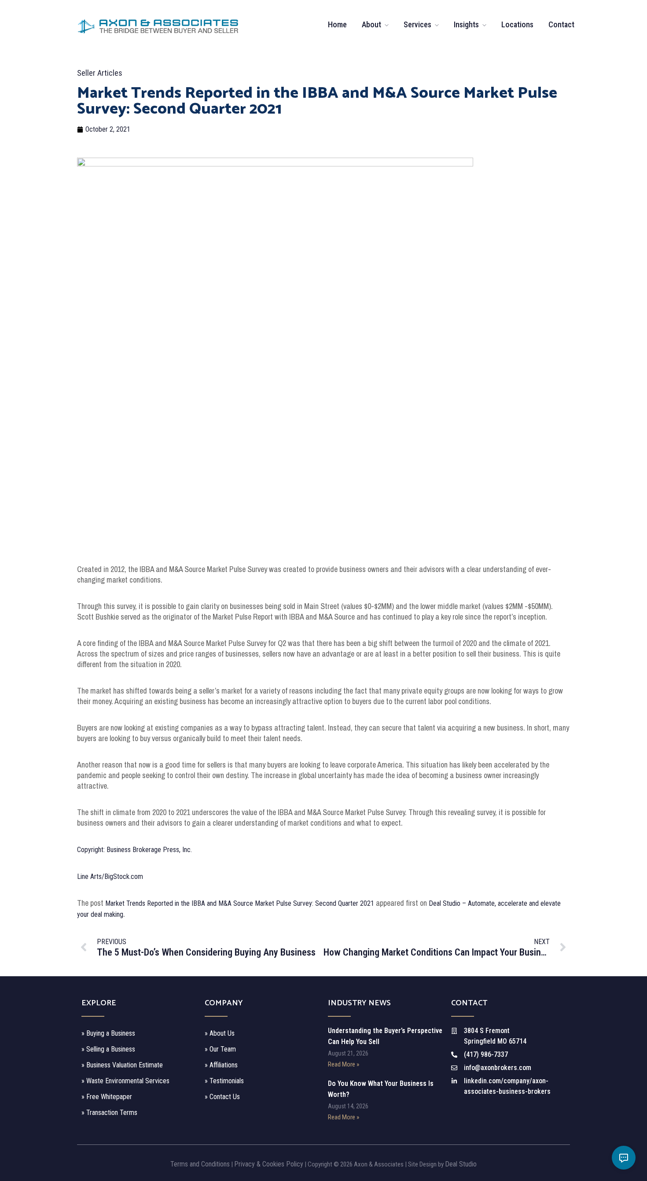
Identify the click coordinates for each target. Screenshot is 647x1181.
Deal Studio (461, 1164)
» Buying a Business (108, 1033)
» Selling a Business (108, 1049)
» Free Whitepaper (106, 1096)
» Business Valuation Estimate (122, 1065)
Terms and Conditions (200, 1164)
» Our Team (220, 1049)
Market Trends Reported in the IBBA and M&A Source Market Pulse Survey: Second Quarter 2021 (239, 903)
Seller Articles (99, 73)
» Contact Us (222, 1096)
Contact (561, 24)
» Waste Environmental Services (125, 1081)
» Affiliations (221, 1065)
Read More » (343, 1064)
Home (337, 24)
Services (417, 24)
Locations (517, 24)
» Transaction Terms (109, 1112)
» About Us (220, 1033)
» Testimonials (224, 1081)
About (371, 24)
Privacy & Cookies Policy (268, 1164)
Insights (466, 24)
